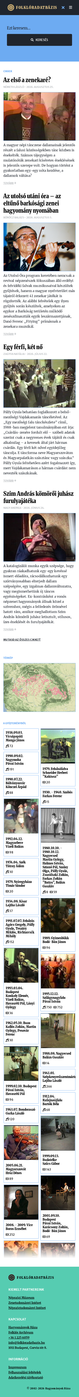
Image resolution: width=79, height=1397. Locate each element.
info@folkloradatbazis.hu (26, 1343)
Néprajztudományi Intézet (27, 1308)
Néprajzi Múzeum (21, 1298)
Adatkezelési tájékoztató (25, 1377)
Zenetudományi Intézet (24, 1303)
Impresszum (17, 1367)
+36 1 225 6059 (18, 1337)
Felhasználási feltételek (24, 1372)
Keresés (42, 40)
